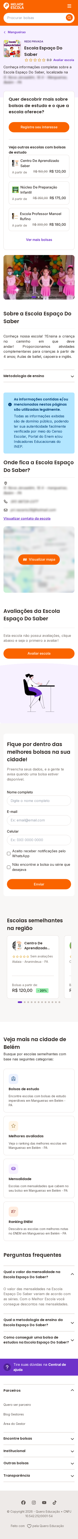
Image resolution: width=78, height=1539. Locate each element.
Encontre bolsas (17, 1438)
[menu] (69, 6)
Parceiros (12, 1390)
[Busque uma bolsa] (69, 17)
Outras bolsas (16, 1463)
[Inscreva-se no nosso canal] (44, 1502)
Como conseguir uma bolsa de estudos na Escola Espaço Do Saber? (36, 1340)
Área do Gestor (14, 1424)
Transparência (16, 1475)
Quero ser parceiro (17, 1404)
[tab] (34, 297)
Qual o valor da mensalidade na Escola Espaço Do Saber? (31, 1274)
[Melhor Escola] (13, 6)
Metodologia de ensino (23, 375)
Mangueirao (16, 32)
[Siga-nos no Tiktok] (54, 1502)
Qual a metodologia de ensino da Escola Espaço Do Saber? (33, 1322)
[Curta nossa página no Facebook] (23, 1502)
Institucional (14, 1450)
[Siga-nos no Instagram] (33, 1502)
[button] (39, 1367)
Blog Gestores (13, 1414)
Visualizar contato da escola (26, 518)
